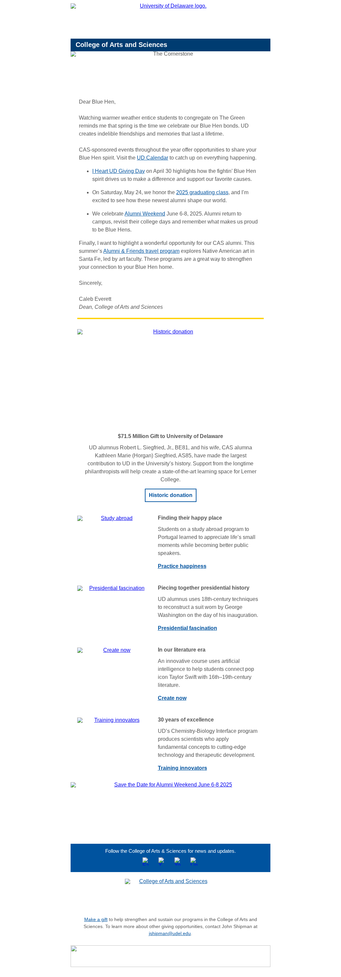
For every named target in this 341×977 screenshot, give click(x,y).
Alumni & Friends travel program (141, 251)
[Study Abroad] (114, 518)
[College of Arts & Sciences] (170, 893)
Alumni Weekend (145, 214)
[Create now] (114, 650)
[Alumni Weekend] (170, 807)
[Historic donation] (170, 378)
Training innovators (182, 768)
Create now (172, 698)
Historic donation (170, 495)
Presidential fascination (187, 628)
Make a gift (96, 919)
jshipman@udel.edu (170, 933)
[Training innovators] (114, 720)
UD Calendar (152, 158)
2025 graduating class (202, 192)
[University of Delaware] (170, 21)
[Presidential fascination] (114, 588)
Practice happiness (182, 566)
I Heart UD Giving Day (118, 171)
